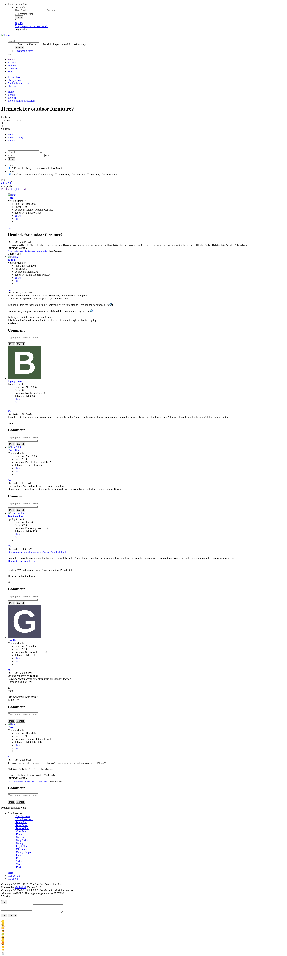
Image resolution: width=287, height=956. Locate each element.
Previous (5, 189)
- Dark (18, 867)
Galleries (12, 68)
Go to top (13, 878)
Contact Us (14, 875)
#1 (9, 227)
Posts (10, 134)
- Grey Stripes (22, 840)
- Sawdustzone (22, 816)
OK (4, 902)
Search (19, 47)
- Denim (19, 834)
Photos (11, 140)
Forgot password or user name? (31, 26)
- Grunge (19, 843)
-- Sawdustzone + (24, 819)
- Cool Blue (21, 831)
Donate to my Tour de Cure (22, 561)
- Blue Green (21, 825)
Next (23, 189)
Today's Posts (15, 80)
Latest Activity (15, 137)
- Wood (18, 864)
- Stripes (19, 861)
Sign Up (19, 23)
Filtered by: (7, 180)
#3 (9, 411)
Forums (12, 59)
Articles (12, 62)
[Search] (9, 54)
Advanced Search (24, 50)
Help (10, 71)
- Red (17, 858)
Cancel (20, 344)
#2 (9, 289)
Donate (12, 65)
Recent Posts (14, 77)
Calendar (12, 86)
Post (17, 218)
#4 (9, 480)
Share (18, 215)
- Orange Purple (23, 852)
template (15, 189)
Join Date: (20, 203)
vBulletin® (20, 887)
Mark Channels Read (19, 83)
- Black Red (21, 822)
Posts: (18, 206)
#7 (9, 756)
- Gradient (20, 837)
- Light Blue (21, 846)
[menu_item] (143, 921)
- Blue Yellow (22, 828)
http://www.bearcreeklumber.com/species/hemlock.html (37, 552)
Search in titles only (28, 44)
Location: (20, 209)
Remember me (25, 13)
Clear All (6, 183)
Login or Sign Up (17, 4)
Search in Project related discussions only (64, 44)
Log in (19, 17)
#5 (9, 546)
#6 (9, 669)
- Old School (21, 849)
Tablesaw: (20, 212)
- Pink (18, 855)
